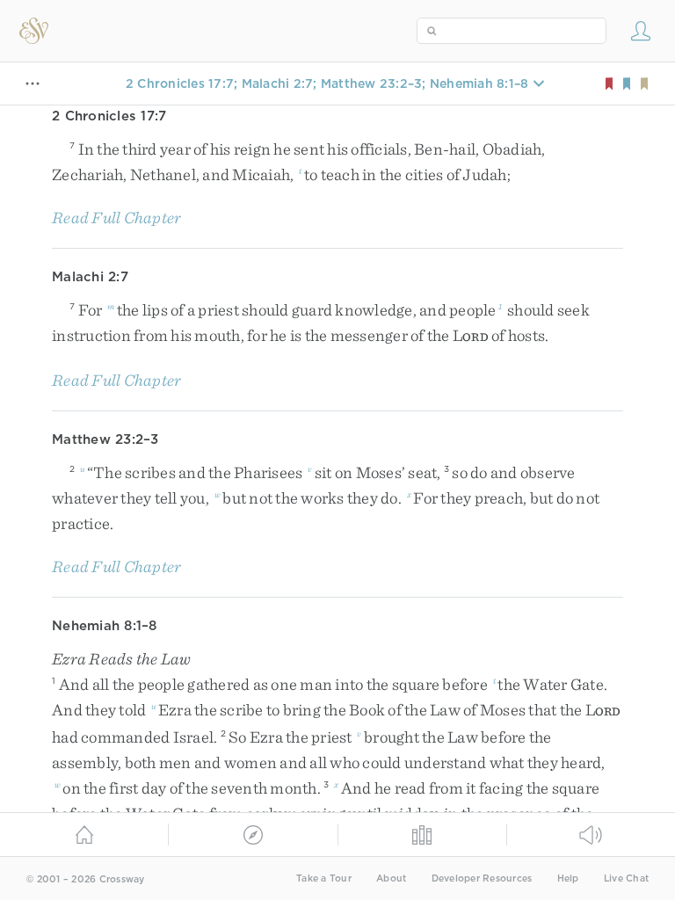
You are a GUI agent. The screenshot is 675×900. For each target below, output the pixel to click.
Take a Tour (324, 878)
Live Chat (626, 878)
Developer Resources (482, 878)
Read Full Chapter (116, 217)
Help (568, 878)
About (391, 878)
